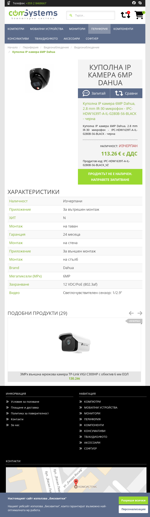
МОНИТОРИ (77, 29)
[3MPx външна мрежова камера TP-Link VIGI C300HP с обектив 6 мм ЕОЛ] (74, 344)
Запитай (98, 93)
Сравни (131, 93)
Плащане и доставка (24, 407)
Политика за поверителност (29, 413)
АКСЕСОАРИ (72, 38)
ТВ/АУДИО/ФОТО (46, 38)
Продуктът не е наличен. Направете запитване (110, 177)
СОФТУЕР (92, 38)
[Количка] (138, 15)
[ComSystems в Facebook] (134, 3)
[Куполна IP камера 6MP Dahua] (39, 78)
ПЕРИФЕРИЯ (99, 29)
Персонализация (133, 509)
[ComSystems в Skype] (140, 3)
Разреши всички (133, 500)
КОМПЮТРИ (16, 29)
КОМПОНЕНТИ (123, 29)
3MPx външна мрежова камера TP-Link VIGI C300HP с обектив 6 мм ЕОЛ (74, 374)
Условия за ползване (24, 401)
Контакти (16, 419)
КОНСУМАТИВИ (18, 38)
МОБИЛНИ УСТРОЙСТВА (46, 29)
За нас (14, 425)
